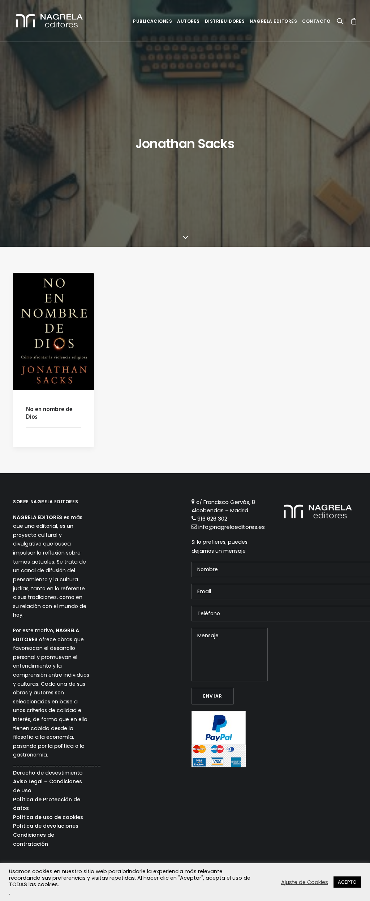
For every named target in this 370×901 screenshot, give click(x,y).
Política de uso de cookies (48, 817)
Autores (188, 21)
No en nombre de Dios (49, 413)
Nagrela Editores (273, 21)
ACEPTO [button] (347, 882)
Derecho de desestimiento (48, 772)
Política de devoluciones (45, 825)
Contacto (316, 21)
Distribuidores (225, 21)
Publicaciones (152, 21)
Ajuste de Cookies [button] (304, 882)
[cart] (352, 20)
